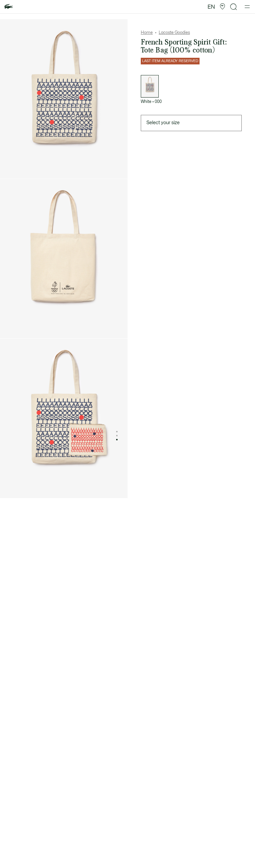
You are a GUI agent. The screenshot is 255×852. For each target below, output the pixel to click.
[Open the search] (233, 7)
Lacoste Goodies (174, 33)
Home (147, 33)
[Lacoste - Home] (9, 7)
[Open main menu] (247, 6)
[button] (222, 7)
